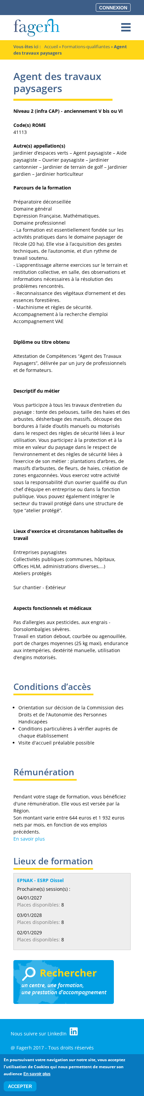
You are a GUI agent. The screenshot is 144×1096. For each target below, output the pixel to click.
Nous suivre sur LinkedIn (39, 1033)
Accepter (20, 1086)
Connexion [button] (113, 7)
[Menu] (126, 28)
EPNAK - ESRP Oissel (40, 880)
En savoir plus (29, 839)
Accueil (51, 47)
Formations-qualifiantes (86, 47)
